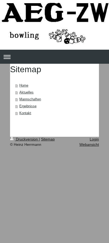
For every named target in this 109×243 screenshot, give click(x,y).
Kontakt (25, 113)
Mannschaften (30, 99)
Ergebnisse (28, 106)
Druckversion (27, 139)
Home (23, 85)
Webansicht (89, 144)
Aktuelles (26, 92)
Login (94, 139)
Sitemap (48, 139)
